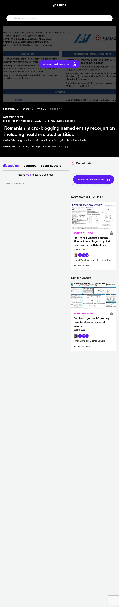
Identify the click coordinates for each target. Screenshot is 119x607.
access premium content (57, 64)
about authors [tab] (51, 165)
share (26, 108)
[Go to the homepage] (59, 5)
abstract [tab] (30, 165)
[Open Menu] (8, 5)
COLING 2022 (95, 197)
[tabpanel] (36, 179)
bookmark (9, 108)
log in (29, 175)
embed (54, 108)
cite (39, 108)
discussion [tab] (11, 165)
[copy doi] (68, 147)
